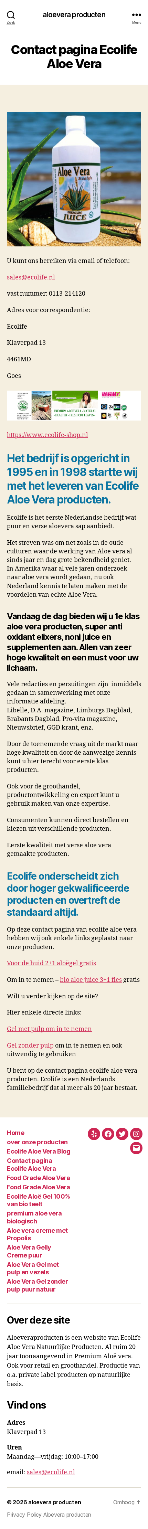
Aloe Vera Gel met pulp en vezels (33, 1268)
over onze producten (37, 1142)
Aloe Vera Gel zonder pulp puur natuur (37, 1285)
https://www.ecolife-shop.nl (47, 435)
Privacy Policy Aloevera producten (49, 1514)
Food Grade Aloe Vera (38, 1177)
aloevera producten (74, 14)
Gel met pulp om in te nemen (49, 1029)
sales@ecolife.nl (31, 278)
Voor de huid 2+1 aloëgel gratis (51, 963)
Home (15, 1132)
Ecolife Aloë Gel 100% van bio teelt (38, 1200)
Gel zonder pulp (30, 1046)
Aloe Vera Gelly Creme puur (29, 1251)
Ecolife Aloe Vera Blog (38, 1151)
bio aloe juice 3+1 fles (91, 980)
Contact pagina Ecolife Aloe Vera (31, 1164)
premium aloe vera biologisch (34, 1217)
